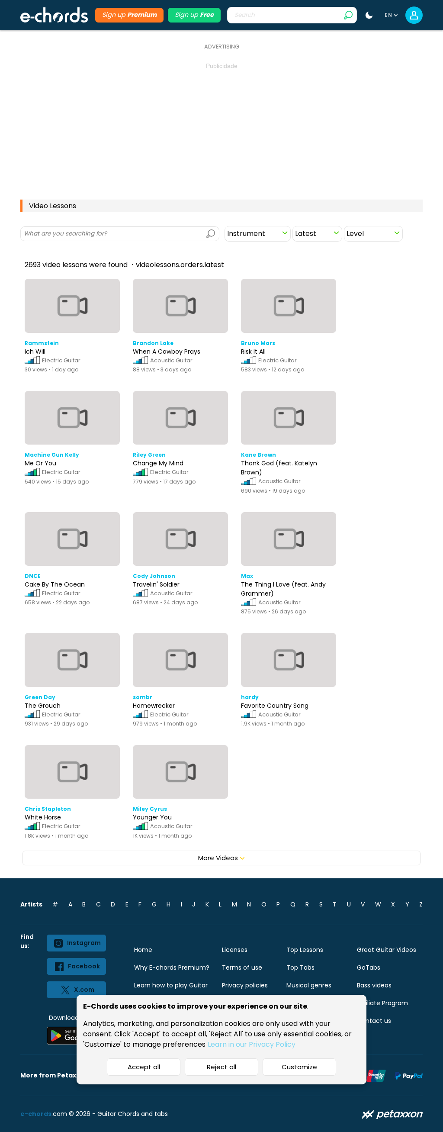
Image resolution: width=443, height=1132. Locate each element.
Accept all (144, 1066)
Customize (299, 1066)
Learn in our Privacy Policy (251, 1044)
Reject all (221, 1066)
